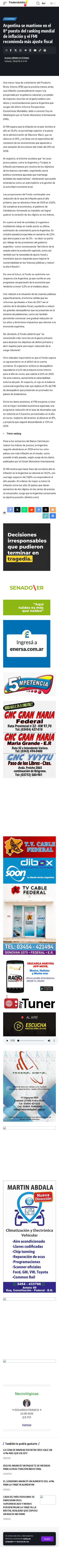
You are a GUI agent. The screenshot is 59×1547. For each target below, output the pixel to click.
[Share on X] (15, 50)
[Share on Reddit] (31, 509)
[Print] (45, 50)
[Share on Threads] (30, 50)
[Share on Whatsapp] (20, 50)
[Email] (35, 50)
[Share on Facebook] (10, 50)
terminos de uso (23, 1541)
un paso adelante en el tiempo (17, 58)
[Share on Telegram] (25, 50)
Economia (10, 19)
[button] (47, 1538)
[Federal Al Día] (18, 3)
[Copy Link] (40, 50)
